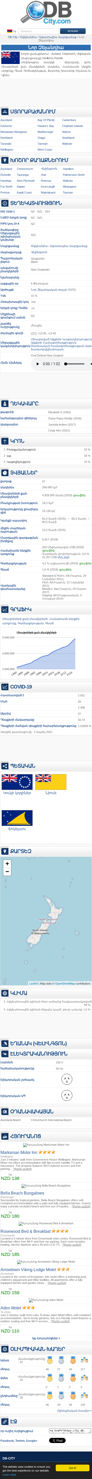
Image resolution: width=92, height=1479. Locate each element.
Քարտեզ (53, 70)
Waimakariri (48, 192)
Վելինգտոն (49, 168)
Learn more (9, 1474)
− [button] (7, 871)
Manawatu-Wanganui (14, 131)
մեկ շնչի (63, 557)
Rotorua (46, 180)
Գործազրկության (14, 563)
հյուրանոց (67, 70)
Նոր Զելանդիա (46, 47)
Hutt (43, 174)
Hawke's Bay (46, 125)
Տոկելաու (17, 829)
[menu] (11, 31)
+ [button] (7, 863)
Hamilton (46, 58)
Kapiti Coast (24, 192)
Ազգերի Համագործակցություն (53, 342)
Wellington (7, 149)
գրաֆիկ (79, 495)
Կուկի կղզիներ (17, 793)
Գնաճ (5, 569)
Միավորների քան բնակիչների (14, 495)
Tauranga (23, 174)
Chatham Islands (72, 125)
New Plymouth (26, 180)
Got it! (72, 1468)
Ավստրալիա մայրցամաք (68, 245)
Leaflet (33, 983)
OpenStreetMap (65, 983)
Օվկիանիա (39, 245)
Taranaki (6, 143)
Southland (68, 137)
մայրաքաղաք (11, 252)
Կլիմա (5, 75)
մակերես (7, 487)
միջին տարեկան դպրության (13, 530)
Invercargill (47, 186)
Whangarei (69, 186)
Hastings (6, 180)
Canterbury (69, 120)
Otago (41, 137)
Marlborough (45, 131)
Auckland (56, 53)
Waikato (67, 143)
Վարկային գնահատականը (13, 587)
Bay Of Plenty (46, 120)
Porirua (5, 192)
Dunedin (58, 58)
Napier (21, 186)
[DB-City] (46, 24)
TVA (3, 295)
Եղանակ (81, 70)
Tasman (43, 143)
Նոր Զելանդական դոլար (49, 289)
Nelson (66, 131)
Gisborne (6, 125)
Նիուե (50, 793)
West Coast (45, 149)
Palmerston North (74, 174)
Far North (7, 186)
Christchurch (25, 168)
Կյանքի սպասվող (14, 520)
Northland (7, 137)
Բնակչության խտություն (19, 502)
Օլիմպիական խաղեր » (74, 1410)
